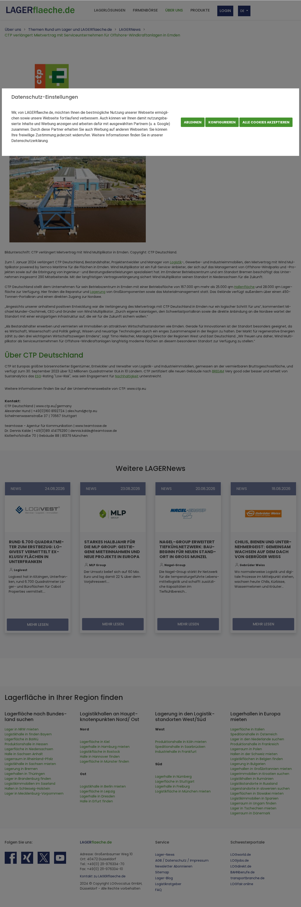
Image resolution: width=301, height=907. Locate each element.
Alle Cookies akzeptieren (265, 122)
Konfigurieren (222, 122)
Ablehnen (193, 122)
